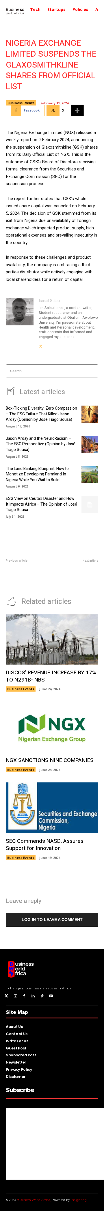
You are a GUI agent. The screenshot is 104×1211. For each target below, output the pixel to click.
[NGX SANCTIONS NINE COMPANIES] (52, 727)
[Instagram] (15, 996)
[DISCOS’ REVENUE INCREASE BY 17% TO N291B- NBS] (52, 639)
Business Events (21, 103)
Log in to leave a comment (52, 919)
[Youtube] (51, 996)
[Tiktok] (42, 996)
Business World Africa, (34, 1200)
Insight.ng (79, 1200)
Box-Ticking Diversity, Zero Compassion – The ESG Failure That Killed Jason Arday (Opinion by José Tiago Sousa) (41, 414)
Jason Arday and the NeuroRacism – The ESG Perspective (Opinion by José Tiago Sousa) (40, 444)
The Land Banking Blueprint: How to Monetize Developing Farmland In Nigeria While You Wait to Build (37, 474)
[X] (41, 345)
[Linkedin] (33, 996)
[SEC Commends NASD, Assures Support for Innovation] (52, 807)
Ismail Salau (49, 301)
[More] (77, 110)
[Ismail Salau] (20, 323)
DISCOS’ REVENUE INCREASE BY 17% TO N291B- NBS (51, 676)
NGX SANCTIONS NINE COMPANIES (50, 760)
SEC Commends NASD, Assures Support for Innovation (44, 844)
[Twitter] (6, 996)
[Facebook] (24, 996)
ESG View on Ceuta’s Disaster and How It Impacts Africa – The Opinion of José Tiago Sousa (41, 504)
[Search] (92, 370)
